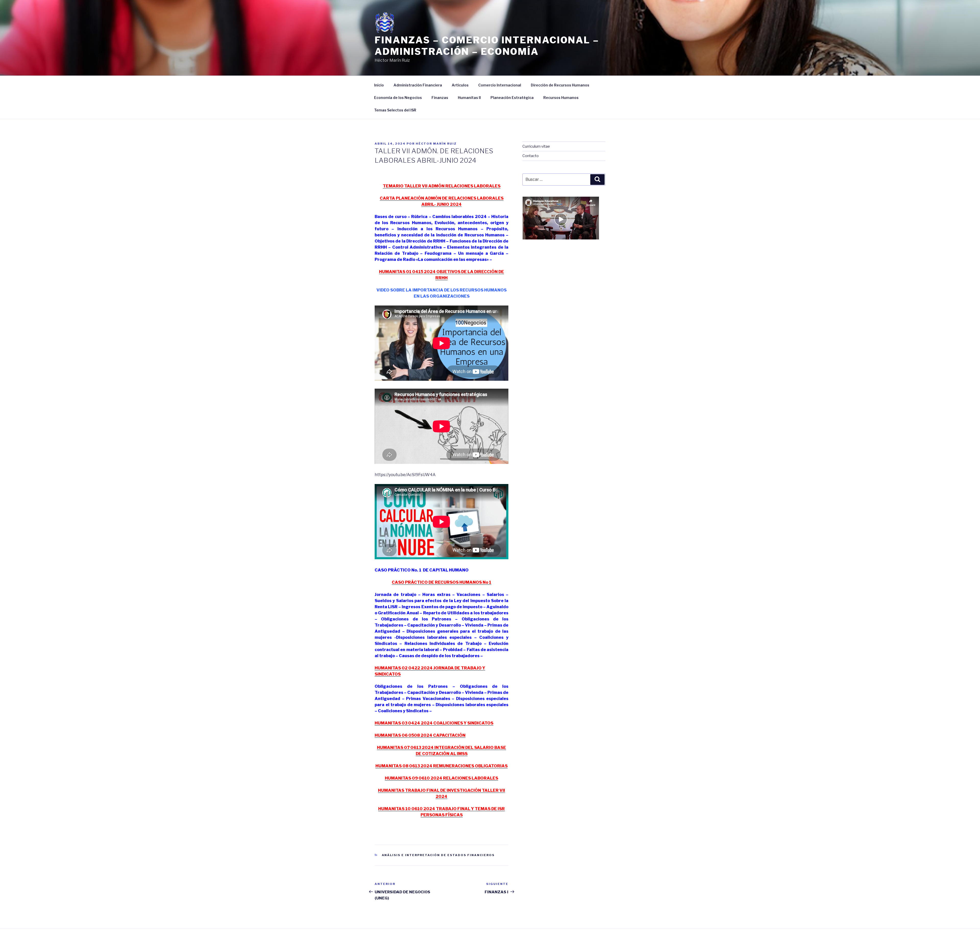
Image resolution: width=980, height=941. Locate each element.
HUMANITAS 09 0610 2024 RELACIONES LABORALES (441, 778)
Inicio (379, 85)
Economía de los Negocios (398, 97)
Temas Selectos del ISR (395, 110)
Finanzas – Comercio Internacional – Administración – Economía (487, 45)
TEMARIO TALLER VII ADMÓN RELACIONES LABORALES (441, 186)
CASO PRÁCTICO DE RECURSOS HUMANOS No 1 (441, 582)
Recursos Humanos (561, 97)
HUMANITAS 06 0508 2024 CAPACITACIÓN (420, 735)
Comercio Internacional (499, 85)
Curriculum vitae (536, 146)
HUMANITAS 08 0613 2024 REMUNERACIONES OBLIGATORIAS (441, 766)
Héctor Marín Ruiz (436, 143)
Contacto (530, 156)
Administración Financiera (418, 85)
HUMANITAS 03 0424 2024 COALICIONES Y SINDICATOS (434, 723)
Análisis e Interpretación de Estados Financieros (438, 855)
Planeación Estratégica (512, 97)
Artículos (460, 85)
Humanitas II (469, 97)
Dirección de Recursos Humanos (560, 85)
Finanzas (440, 97)
